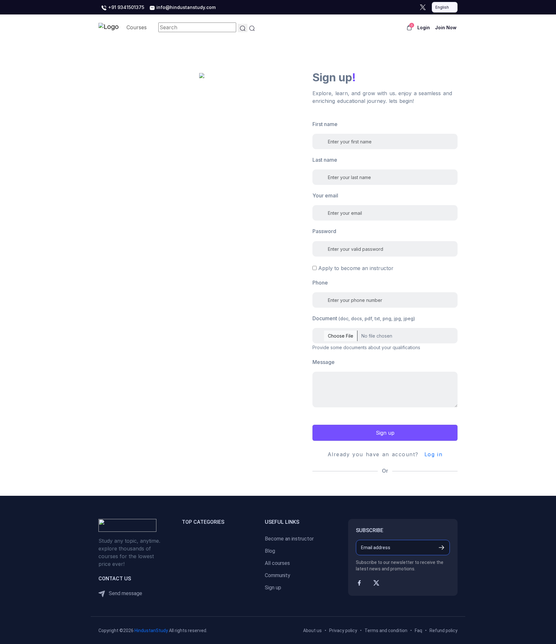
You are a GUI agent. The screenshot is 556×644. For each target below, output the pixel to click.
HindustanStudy (151, 630)
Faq (418, 630)
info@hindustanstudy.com (185, 7)
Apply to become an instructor (356, 268)
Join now (446, 27)
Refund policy (444, 630)
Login (423, 27)
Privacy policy (343, 630)
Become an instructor (289, 539)
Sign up (385, 433)
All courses (277, 563)
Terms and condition (386, 630)
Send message (124, 593)
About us (312, 630)
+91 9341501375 (125, 7)
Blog (270, 551)
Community (277, 575)
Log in (433, 454)
